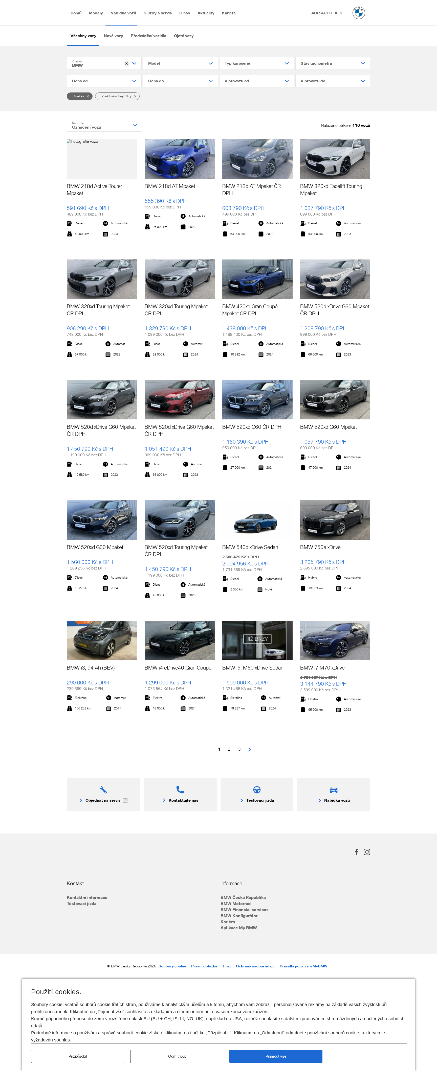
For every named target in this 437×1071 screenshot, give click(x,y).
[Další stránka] (250, 749)
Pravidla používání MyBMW (303, 966)
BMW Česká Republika (243, 897)
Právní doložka (204, 966)
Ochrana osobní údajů (255, 966)
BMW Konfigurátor (239, 915)
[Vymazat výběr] (126, 63)
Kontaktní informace (87, 897)
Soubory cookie (172, 966)
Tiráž (226, 966)
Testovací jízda (81, 903)
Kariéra (228, 921)
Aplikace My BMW (239, 927)
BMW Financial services (245, 909)
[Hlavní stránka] (359, 13)
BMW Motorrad (236, 903)
